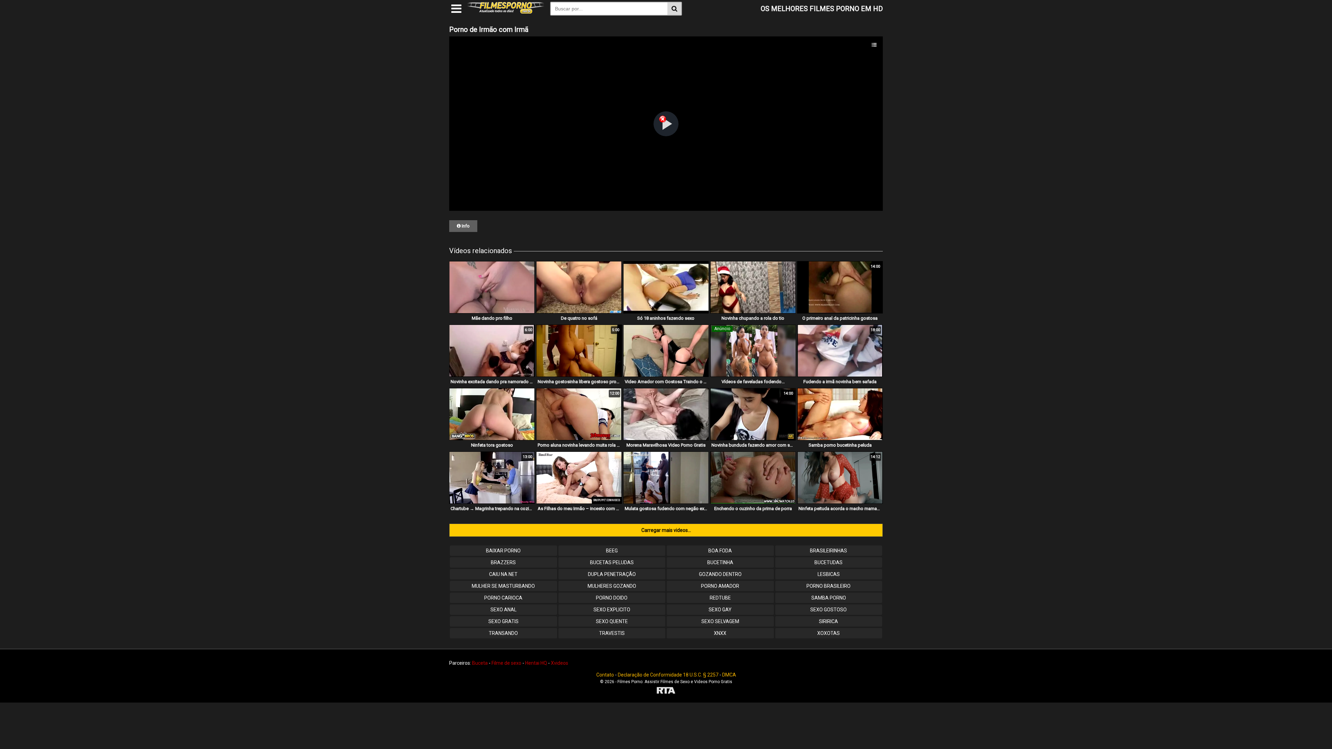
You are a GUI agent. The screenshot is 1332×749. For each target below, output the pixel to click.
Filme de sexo (506, 663)
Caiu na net (503, 574)
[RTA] (666, 691)
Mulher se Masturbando (503, 586)
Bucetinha (720, 562)
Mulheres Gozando (612, 586)
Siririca (828, 621)
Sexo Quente (612, 621)
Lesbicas (829, 574)
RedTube (720, 598)
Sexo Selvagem (720, 621)
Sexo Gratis (503, 621)
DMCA (729, 675)
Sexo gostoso (828, 609)
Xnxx (720, 633)
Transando (503, 633)
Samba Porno (828, 598)
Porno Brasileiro (828, 586)
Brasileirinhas (828, 550)
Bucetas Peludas (612, 562)
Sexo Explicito (612, 609)
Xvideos (559, 663)
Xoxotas (828, 633)
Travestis (612, 633)
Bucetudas (828, 562)
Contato (605, 675)
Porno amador (720, 586)
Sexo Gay (720, 609)
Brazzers (503, 562)
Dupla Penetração (612, 574)
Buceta (480, 663)
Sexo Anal (503, 609)
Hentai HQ (536, 663)
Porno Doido (611, 598)
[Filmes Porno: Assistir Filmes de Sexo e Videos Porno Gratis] (506, 12)
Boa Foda (720, 550)
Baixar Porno (503, 550)
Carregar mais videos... (666, 530)
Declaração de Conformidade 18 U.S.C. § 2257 (668, 675)
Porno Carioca (503, 598)
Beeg (612, 550)
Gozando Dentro (720, 574)
